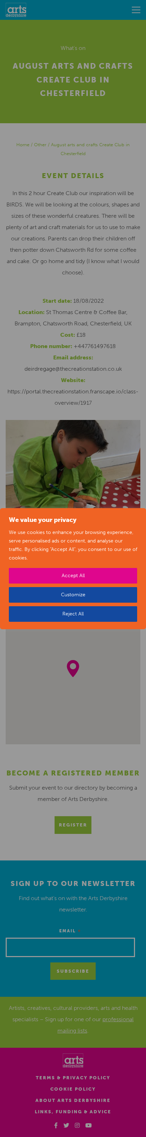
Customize (73, 595)
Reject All (73, 614)
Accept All (73, 576)
